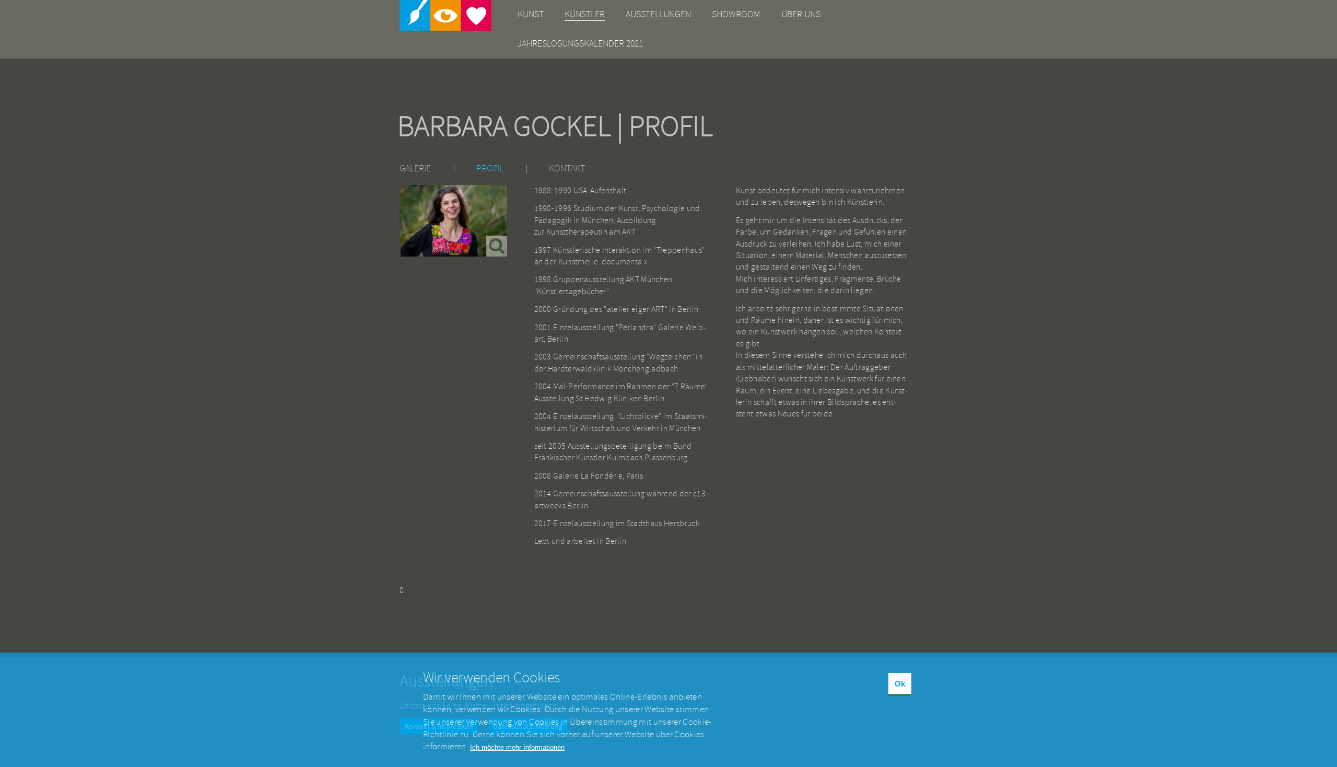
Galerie (415, 168)
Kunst (531, 14)
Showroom (736, 14)
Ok (900, 683)
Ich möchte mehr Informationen (517, 747)
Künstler (585, 14)
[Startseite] (445, 15)
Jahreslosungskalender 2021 (580, 44)
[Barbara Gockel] (453, 221)
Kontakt (567, 168)
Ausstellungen (658, 14)
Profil (489, 168)
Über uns (800, 14)
